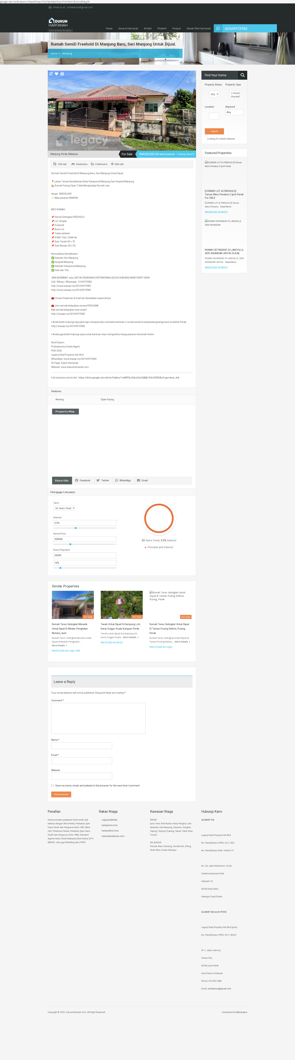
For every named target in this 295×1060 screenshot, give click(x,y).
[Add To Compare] (51, 74)
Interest (57, 517)
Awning (59, 399)
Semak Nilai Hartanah (199, 28)
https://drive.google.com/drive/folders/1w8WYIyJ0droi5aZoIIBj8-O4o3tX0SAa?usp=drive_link (129, 377)
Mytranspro (241, 1012)
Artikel (148, 28)
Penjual (176, 28)
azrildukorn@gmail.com (80, 7)
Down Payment (61, 550)
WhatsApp (125, 480)
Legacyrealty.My (109, 819)
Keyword (230, 106)
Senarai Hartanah (128, 28)
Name (55, 740)
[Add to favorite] (56, 75)
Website (55, 770)
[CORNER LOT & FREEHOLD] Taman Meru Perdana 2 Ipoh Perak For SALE (224, 194)
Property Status (213, 84)
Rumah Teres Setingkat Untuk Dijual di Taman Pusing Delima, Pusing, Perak (169, 629)
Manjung (67, 53)
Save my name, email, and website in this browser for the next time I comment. (97, 785)
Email (145, 480)
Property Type (233, 84)
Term (56, 503)
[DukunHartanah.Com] (58, 24)
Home (109, 28)
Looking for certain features (221, 138)
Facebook (85, 480)
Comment (57, 700)
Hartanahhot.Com (110, 830)
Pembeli (161, 28)
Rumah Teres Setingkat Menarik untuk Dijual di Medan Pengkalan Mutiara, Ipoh (70, 629)
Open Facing (107, 399)
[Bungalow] (234, 96)
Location (209, 106)
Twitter (105, 480)
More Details (59, 645)
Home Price (59, 533)
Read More (225, 206)
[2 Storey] (234, 93)
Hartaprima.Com (110, 825)
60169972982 (236, 28)
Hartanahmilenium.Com (113, 836)
